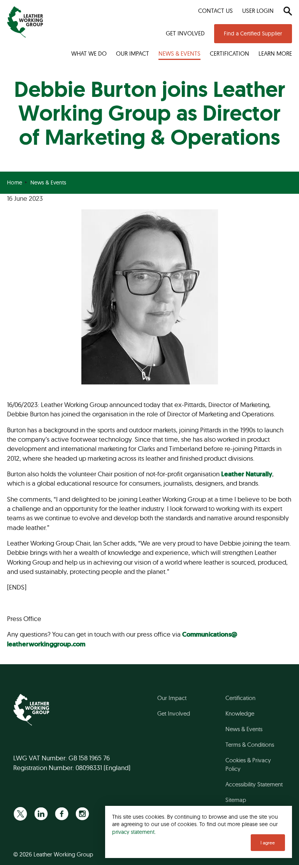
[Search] (287, 11)
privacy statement (133, 831)
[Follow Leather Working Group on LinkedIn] (41, 814)
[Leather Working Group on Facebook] (62, 814)
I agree (267, 843)
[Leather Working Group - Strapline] (25, 22)
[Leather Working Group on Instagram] (82, 814)
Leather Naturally (246, 474)
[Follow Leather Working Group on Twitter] (20, 814)
